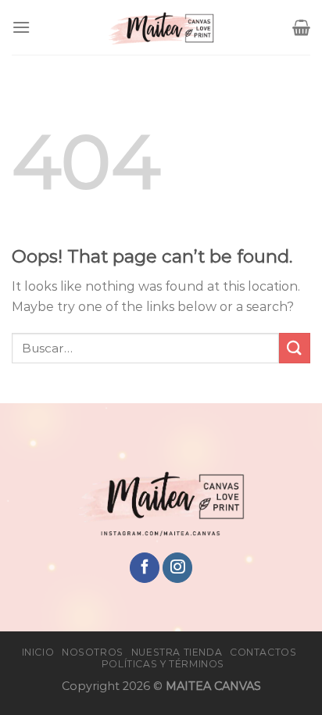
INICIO (38, 652)
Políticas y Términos (163, 664)
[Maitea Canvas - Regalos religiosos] (161, 27)
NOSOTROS (92, 652)
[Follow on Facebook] (144, 567)
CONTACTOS (263, 652)
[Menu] (21, 27)
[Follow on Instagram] (177, 567)
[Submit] (294, 348)
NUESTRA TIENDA (177, 652)
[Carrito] (301, 27)
